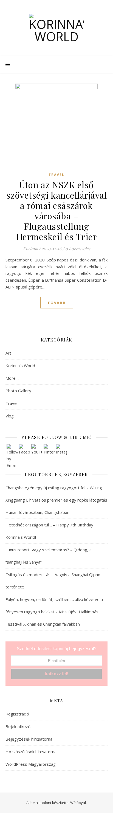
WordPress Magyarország (30, 764)
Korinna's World (20, 365)
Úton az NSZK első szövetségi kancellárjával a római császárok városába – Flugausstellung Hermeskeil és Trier (56, 210)
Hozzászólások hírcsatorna (30, 751)
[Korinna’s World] (56, 28)
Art (8, 353)
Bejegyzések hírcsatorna (28, 739)
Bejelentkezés (19, 726)
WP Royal (78, 802)
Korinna (30, 248)
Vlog (9, 416)
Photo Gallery (18, 390)
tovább (56, 302)
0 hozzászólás (77, 248)
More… (12, 378)
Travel (56, 174)
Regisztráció (17, 714)
